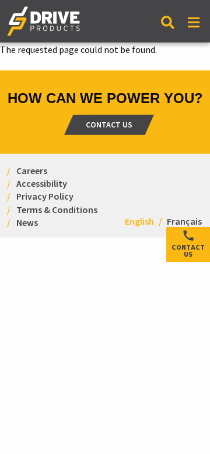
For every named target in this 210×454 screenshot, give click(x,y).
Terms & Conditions (56, 209)
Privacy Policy (45, 196)
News (27, 222)
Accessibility (41, 183)
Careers (31, 170)
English (139, 221)
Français (184, 221)
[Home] (43, 26)
